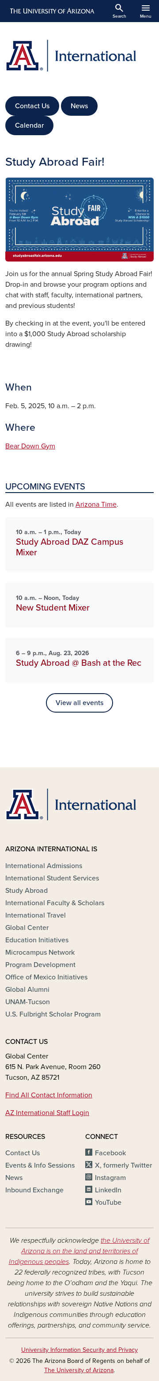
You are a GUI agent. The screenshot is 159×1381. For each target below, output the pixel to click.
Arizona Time (96, 504)
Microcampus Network (40, 952)
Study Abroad (26, 890)
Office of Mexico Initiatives (46, 977)
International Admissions (43, 865)
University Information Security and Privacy (79, 1350)
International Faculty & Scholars (54, 903)
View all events (79, 702)
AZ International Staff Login (47, 1112)
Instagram (110, 1177)
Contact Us (32, 106)
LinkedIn (108, 1190)
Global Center (27, 927)
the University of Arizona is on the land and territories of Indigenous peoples (79, 1251)
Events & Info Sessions (40, 1165)
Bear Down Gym (30, 446)
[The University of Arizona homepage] (51, 11)
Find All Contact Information (48, 1095)
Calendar (29, 125)
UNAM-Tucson (27, 1002)
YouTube (108, 1202)
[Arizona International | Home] (79, 56)
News (79, 106)
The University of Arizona (79, 1370)
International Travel (35, 915)
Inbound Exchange (34, 1190)
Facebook (110, 1153)
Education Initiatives (36, 940)
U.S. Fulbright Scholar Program (53, 1014)
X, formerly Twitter (123, 1165)
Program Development (40, 964)
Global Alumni (27, 989)
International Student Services (52, 878)
